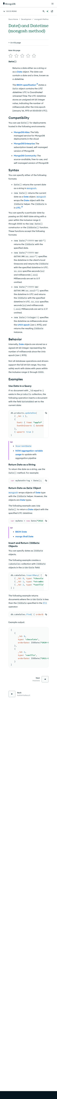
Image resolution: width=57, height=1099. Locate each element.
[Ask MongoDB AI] (47, 11)
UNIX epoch (23, 324)
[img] (10, 56)
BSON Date (21, 531)
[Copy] (46, 413)
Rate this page (14, 50)
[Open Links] (52, 3)
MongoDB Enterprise (24, 143)
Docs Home (13, 19)
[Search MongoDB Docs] (43, 11)
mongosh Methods (42, 19)
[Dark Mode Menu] (52, 11)
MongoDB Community (25, 155)
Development (26, 19)
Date (19, 71)
